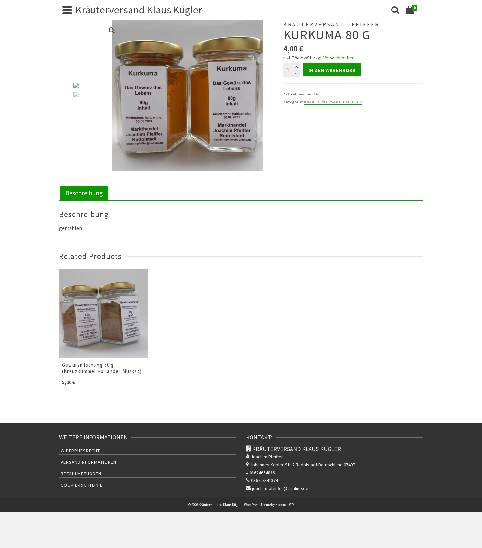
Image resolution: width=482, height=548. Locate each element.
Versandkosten (338, 58)
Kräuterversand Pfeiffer (333, 101)
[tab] (84, 193)
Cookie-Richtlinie (82, 485)
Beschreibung (84, 193)
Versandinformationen (88, 462)
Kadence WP (284, 504)
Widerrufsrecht (80, 450)
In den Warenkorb (332, 70)
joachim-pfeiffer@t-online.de (280, 488)
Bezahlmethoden (81, 473)
